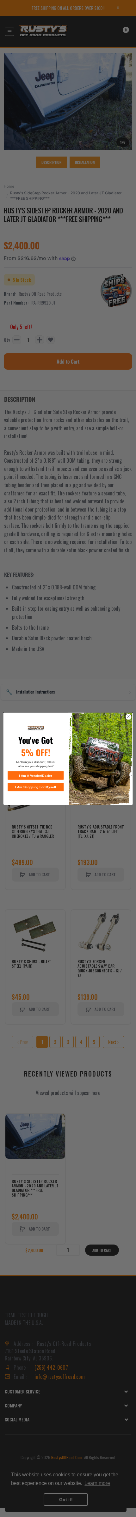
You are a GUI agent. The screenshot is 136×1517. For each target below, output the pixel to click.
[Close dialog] (128, 717)
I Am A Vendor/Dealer (35, 775)
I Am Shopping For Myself (35, 787)
